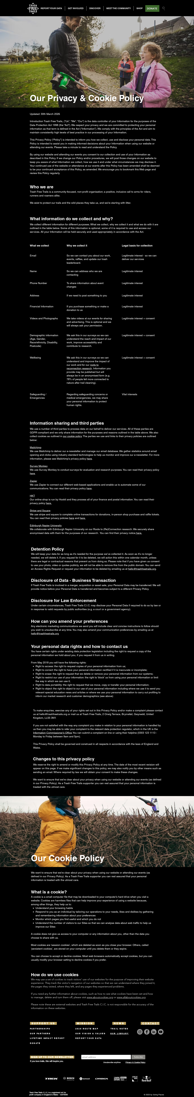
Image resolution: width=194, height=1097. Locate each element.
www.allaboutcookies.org (131, 997)
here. (49, 503)
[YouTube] (160, 1032)
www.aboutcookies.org (100, 997)
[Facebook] (147, 1032)
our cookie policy (72, 436)
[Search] (164, 8)
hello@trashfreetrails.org (142, 568)
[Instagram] (140, 1032)
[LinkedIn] (154, 1032)
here (89, 458)
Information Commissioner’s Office (52, 732)
